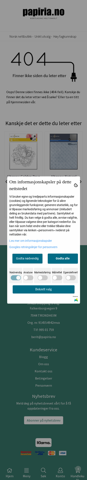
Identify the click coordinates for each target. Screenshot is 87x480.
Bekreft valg (43, 289)
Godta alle (63, 258)
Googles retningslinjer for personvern (33, 247)
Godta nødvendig (27, 258)
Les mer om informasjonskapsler (30, 240)
